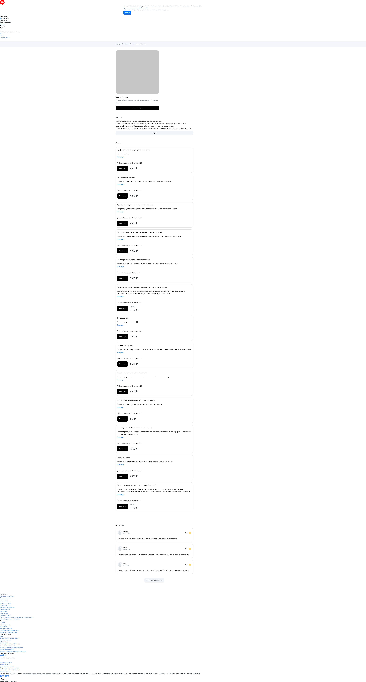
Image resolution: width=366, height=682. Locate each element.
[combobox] (3, 678)
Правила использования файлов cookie (155, 10)
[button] (2, 34)
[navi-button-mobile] (1, 40)
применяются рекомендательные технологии (37, 673)
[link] (2, 30)
